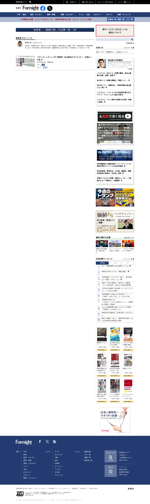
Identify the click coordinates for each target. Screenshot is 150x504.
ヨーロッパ (59, 466)
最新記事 (87, 452)
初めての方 (105, 2)
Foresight (24, 442)
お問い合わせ (89, 2)
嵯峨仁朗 (50, 62)
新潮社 (131, 489)
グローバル (59, 475)
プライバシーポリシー (40, 488)
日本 (43, 64)
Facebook (40, 441)
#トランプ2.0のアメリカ (44, 19)
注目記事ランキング (104, 259)
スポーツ (109, 14)
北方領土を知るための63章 (115, 344)
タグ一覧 (129, 19)
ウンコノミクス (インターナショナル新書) (128, 395)
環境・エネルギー (67, 14)
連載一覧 (121, 19)
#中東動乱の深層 (27, 19)
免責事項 (74, 488)
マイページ (122, 467)
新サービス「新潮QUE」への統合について (112, 52)
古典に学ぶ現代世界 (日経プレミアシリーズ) (102, 395)
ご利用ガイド (73, 2)
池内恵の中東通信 (115, 60)
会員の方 (125, 2)
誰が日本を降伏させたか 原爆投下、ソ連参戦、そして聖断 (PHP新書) (115, 369)
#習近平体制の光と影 (63, 19)
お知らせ (99, 48)
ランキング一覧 (127, 259)
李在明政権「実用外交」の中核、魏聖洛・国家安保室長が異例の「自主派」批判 (114, 172)
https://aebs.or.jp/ (29, 495)
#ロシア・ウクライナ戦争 (82, 19)
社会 (88, 14)
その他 (57, 472)
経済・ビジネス (36, 14)
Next (132, 142)
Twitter (47, 441)
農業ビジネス (127, 368)
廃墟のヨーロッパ (102, 344)
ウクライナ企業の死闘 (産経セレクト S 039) (128, 344)
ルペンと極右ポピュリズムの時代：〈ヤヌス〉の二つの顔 (115, 395)
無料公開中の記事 (103, 237)
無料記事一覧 (128, 237)
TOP (18, 14)
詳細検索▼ (130, 43)
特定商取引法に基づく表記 (24, 488)
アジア (45, 67)
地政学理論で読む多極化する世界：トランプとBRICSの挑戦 (102, 369)
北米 (56, 460)
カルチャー (97, 14)
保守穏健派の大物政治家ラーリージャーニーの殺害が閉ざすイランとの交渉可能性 (114, 165)
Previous (98, 142)
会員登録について (124, 452)
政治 (24, 14)
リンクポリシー (65, 488)
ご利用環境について (125, 457)
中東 (56, 457)
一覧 (128, 69)
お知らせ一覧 (128, 47)
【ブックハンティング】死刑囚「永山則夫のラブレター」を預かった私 (64, 58)
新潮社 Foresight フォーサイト (27, 8)
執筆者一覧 (112, 19)
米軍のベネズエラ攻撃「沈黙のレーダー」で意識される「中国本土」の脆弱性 (114, 179)
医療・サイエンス (124, 14)
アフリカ (58, 469)
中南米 (57, 463)
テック (81, 14)
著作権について (54, 488)
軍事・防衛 (51, 14)
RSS (30, 2)
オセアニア (59, 454)
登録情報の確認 (124, 472)
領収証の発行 (123, 469)
